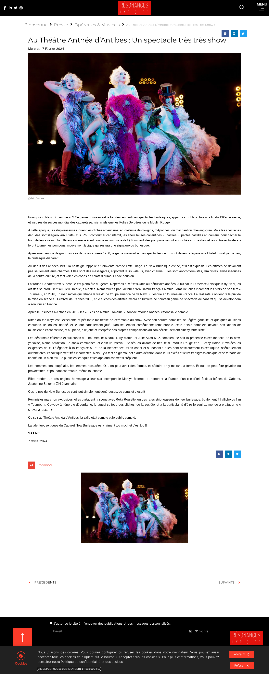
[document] (134, 337)
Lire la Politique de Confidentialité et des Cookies (69, 669)
